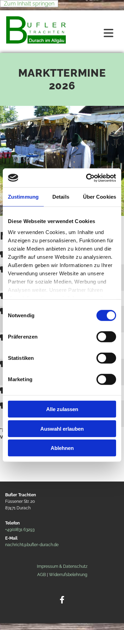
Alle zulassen (62, 409)
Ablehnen (62, 448)
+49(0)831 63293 (19, 529)
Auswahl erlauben (62, 428)
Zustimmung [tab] (23, 197)
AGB (41, 574)
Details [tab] (60, 197)
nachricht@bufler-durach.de (32, 544)
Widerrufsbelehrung (68, 574)
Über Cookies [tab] (99, 197)
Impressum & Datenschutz (62, 566)
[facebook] (62, 600)
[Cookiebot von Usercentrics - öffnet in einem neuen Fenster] (87, 177)
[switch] (106, 336)
